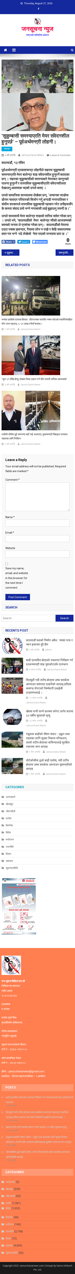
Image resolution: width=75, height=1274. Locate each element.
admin (48, 649)
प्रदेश (8, 818)
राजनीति (10, 846)
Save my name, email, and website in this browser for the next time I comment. (16, 578)
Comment (12, 479)
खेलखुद (9, 804)
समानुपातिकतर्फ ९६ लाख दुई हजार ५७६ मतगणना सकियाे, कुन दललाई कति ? (66, 252)
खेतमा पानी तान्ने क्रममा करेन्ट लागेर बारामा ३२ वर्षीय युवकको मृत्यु (49, 713)
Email (9, 532)
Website (10, 548)
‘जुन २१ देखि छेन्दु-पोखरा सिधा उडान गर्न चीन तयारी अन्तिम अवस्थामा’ (34, 379)
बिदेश (8, 832)
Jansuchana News (32, 155)
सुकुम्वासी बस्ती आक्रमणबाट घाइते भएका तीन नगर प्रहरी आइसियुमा (13, 252)
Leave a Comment (60, 155)
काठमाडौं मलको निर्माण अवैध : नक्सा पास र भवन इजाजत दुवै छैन (49, 642)
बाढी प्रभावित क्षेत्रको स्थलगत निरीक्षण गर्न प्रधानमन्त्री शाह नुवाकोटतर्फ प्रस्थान (49, 662)
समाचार (7, 148)
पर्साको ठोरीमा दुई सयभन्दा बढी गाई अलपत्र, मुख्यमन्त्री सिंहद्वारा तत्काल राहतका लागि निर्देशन (35, 436)
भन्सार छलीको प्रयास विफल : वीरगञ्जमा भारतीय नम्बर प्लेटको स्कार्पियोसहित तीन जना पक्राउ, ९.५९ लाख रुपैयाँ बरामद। (37, 321)
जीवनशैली (10, 811)
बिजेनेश (9, 825)
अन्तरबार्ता (10, 796)
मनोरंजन (10, 839)
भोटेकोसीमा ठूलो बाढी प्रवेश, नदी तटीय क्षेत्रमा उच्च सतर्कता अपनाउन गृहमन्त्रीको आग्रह (49, 765)
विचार (8, 853)
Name (10, 517)
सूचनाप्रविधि (12, 868)
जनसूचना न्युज (37, 28)
